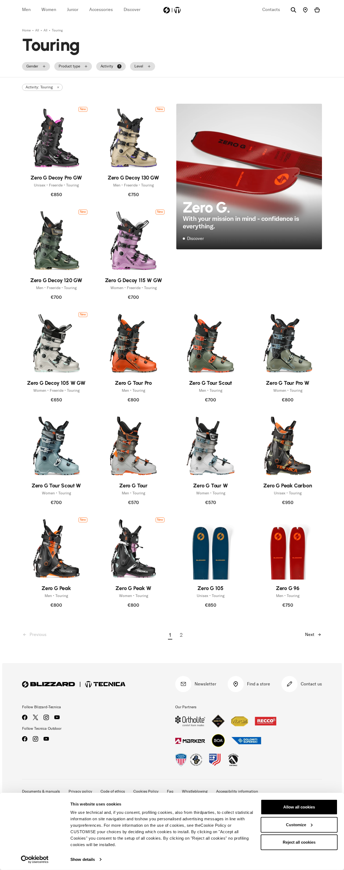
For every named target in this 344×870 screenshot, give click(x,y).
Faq (170, 791)
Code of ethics (113, 791)
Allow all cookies (299, 807)
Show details (82, 859)
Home (26, 30)
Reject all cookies (299, 842)
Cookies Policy (145, 791)
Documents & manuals (41, 791)
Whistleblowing (194, 791)
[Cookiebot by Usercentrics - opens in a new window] (34, 859)
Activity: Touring (39, 87)
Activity (110, 66)
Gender (32, 66)
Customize (296, 824)
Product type (69, 66)
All (37, 30)
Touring (57, 30)
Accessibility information (237, 791)
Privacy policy (80, 791)
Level (138, 66)
